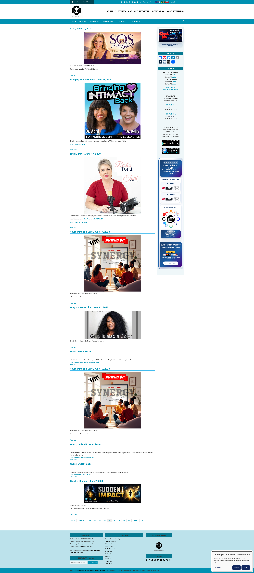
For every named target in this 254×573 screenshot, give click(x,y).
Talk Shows (82, 21)
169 (105, 520)
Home (74, 21)
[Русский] (167, 2)
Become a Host (125, 11)
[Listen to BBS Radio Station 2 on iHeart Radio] (171, 198)
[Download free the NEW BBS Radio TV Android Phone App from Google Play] (170, 142)
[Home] (76, 11)
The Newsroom (94, 21)
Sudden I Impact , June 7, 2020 (87, 481)
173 (125, 520)
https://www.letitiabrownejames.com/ (82, 457)
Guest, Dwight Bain (80, 463)
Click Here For (170, 87)
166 (90, 520)
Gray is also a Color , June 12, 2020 (89, 307)
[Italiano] (163, 2)
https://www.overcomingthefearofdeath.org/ (84, 362)
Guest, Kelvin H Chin (81, 351)
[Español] (169, 2)
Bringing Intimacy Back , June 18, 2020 (91, 79)
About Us (107, 556)
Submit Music (158, 11)
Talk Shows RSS (122, 21)
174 (129, 520)
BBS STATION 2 (170, 114)
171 (115, 520)
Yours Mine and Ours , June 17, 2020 (90, 231)
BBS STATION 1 (170, 105)
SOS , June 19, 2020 (81, 28)
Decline (236, 567)
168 (100, 520)
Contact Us (108, 558)
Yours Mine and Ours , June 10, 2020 (90, 368)
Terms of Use (108, 563)
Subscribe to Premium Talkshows (83, 2)
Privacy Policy (109, 561)
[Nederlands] (158, 2)
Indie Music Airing (108, 21)
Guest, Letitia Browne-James (86, 444)
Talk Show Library (109, 544)
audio (174, 75)
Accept (245, 567)
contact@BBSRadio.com (85, 546)
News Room (108, 551)
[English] (156, 2)
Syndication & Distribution (112, 549)
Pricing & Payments (110, 541)
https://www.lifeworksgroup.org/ (80, 474)
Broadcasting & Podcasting (112, 539)
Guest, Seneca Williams (78, 144)
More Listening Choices (170, 89)
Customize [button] (217, 567)
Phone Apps (108, 554)
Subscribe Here (171, 263)
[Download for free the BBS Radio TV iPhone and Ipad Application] (170, 150)
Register (145, 2)
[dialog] (232, 561)
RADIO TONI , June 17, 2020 (85, 153)
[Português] (165, 2)
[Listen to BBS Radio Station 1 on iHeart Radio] (171, 188)
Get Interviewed (141, 11)
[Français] (160, 2)
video (174, 81)
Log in (152, 2)
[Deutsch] (161, 2)
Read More (73, 75)
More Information (175, 11)
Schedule (111, 11)
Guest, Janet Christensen (78, 222)
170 (110, 521)
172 (120, 520)
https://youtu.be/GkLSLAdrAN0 (93, 219)
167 (95, 520)
